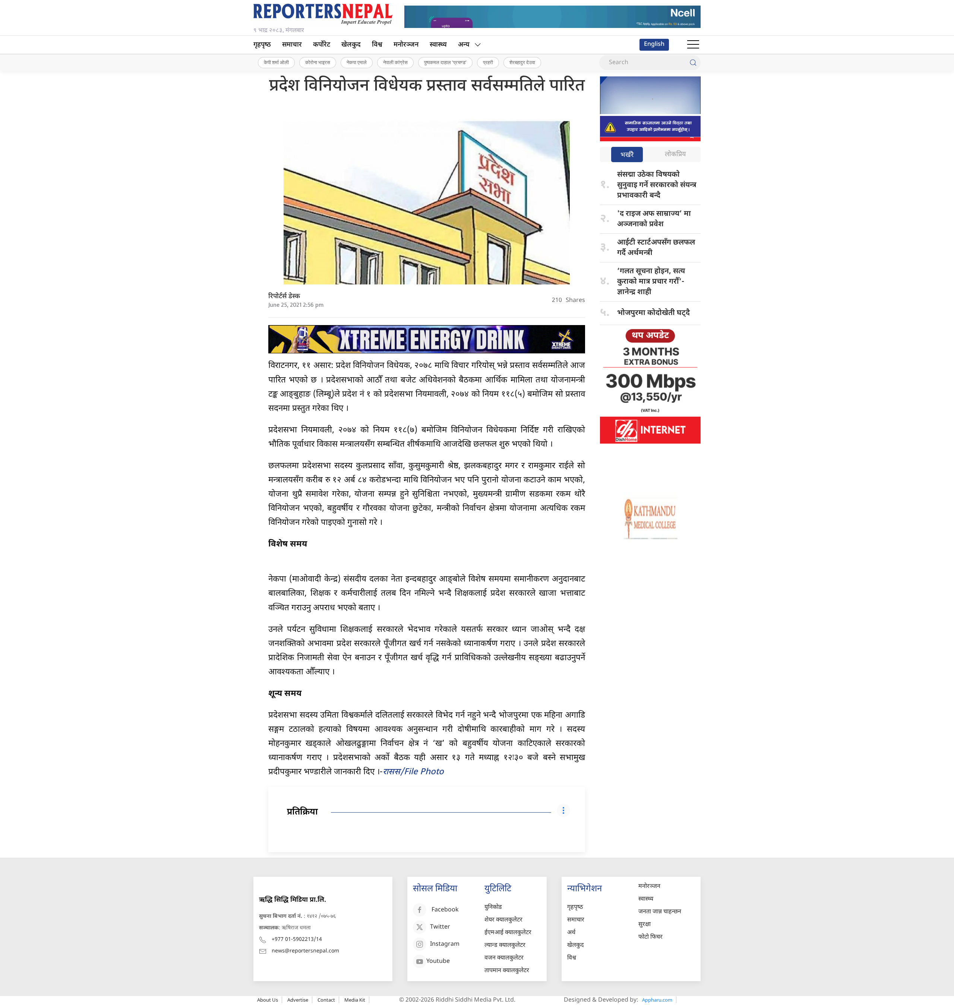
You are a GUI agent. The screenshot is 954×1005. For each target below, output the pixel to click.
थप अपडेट (650, 336)
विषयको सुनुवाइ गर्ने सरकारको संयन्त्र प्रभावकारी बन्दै (656, 185)
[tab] (627, 155)
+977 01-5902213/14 (297, 939)
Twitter (440, 928)
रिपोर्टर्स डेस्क (284, 296)
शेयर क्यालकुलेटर (503, 920)
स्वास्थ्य (438, 45)
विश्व (377, 45)
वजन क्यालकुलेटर (504, 958)
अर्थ (571, 933)
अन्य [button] (464, 45)
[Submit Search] (693, 62)
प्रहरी (488, 62)
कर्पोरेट (321, 45)
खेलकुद (351, 45)
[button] (693, 45)
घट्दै (653, 313)
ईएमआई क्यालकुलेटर (507, 933)
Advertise (297, 999)
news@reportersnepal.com (305, 951)
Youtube (438, 962)
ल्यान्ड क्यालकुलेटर (504, 945)
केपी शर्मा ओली (276, 62)
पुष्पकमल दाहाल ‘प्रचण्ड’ (445, 62)
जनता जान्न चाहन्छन (659, 912)
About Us (267, 999)
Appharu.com (657, 999)
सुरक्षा (644, 925)
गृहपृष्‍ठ (262, 45)
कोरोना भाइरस (317, 62)
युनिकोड (493, 907)
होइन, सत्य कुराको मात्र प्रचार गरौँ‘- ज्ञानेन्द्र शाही (651, 282)
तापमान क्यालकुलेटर (506, 971)
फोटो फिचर (650, 937)
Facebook (445, 910)
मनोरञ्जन (406, 45)
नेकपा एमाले (357, 62)
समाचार (292, 45)
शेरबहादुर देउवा (522, 62)
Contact (326, 999)
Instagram (444, 945)
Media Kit (354, 999)
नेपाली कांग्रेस (395, 62)
